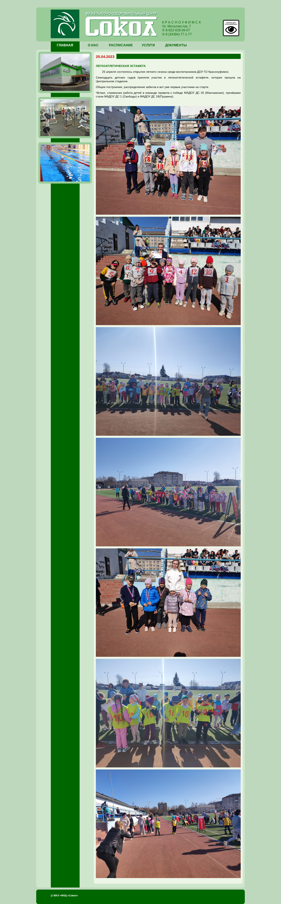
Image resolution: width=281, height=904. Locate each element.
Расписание (121, 45)
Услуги (148, 45)
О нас (93, 45)
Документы (176, 45)
